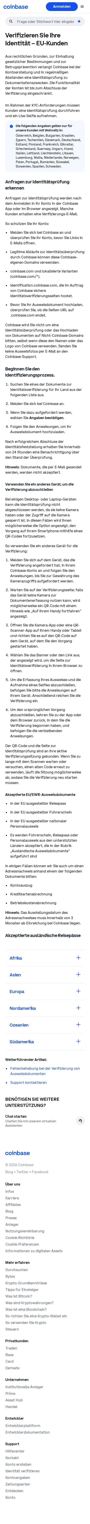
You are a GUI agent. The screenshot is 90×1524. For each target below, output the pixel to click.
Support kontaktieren (28, 1082)
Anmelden (62, 6)
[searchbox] (46, 21)
